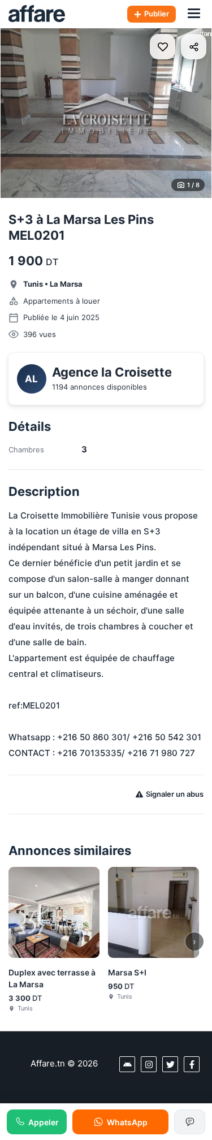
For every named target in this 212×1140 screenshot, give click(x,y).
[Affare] (36, 14)
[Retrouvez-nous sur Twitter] (170, 1064)
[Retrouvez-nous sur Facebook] (192, 1064)
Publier (156, 13)
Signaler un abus (175, 793)
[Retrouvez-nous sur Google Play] (127, 1064)
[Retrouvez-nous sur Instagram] (149, 1064)
